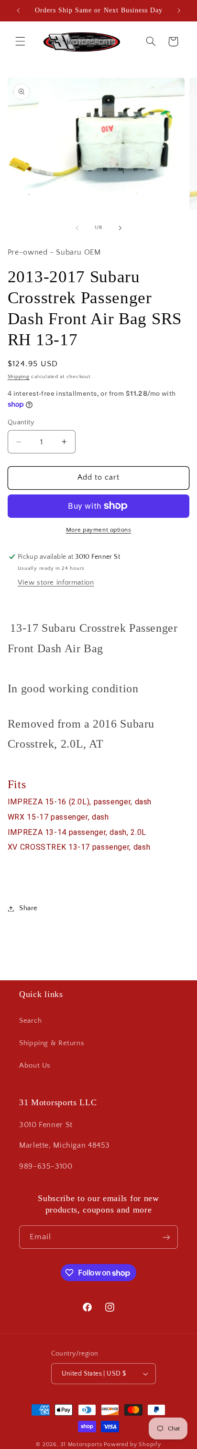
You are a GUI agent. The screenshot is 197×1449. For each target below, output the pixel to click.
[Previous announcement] (18, 10)
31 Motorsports (81, 1444)
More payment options (98, 529)
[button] (20, 41)
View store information (56, 582)
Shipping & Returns (51, 1043)
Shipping (19, 377)
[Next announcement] (178, 10)
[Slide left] (77, 227)
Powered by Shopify (132, 1444)
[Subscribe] (166, 1237)
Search (30, 1021)
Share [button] (28, 908)
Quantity (21, 422)
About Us (35, 1065)
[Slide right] (120, 227)
